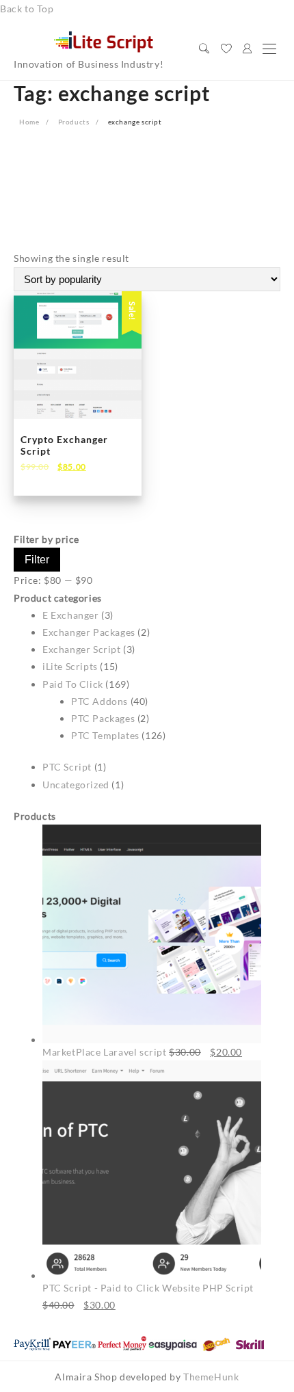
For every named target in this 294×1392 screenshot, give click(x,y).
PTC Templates (105, 735)
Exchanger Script (81, 649)
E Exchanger (70, 615)
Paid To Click (72, 684)
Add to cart (58, 475)
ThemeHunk (211, 1376)
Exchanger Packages (88, 632)
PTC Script (67, 767)
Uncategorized (75, 784)
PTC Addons (99, 701)
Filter (37, 559)
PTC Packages (103, 718)
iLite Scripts (70, 666)
